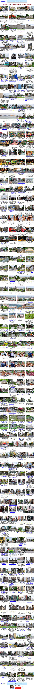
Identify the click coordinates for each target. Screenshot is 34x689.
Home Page (3, 683)
